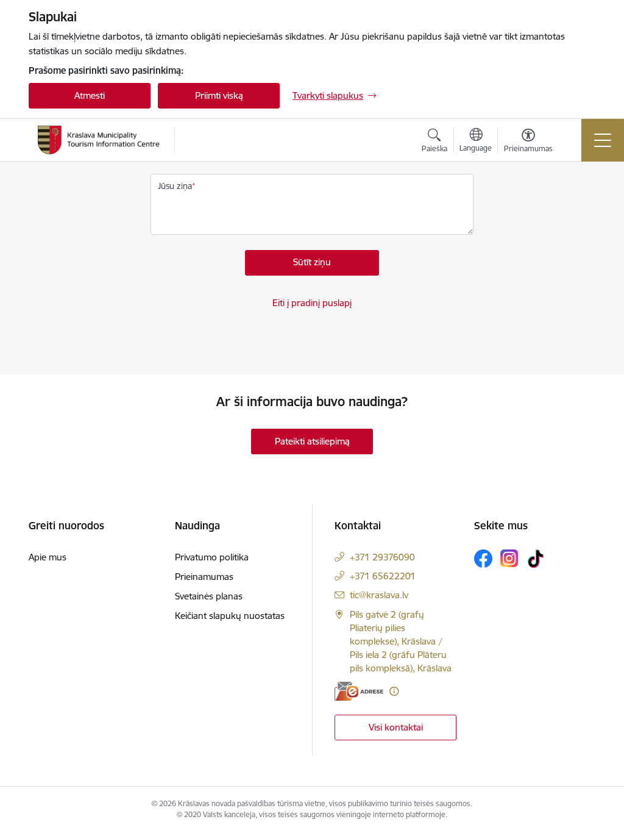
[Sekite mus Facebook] (483, 558)
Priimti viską (219, 95)
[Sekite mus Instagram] (509, 558)
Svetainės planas (209, 596)
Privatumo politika (212, 557)
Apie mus (47, 557)
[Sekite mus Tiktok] (535, 558)
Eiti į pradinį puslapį (312, 303)
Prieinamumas (204, 576)
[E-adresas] (359, 691)
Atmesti (89, 95)
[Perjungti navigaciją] (602, 140)
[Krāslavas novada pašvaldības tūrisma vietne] (99, 140)
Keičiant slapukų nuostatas (230, 615)
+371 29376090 (382, 557)
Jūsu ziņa (175, 186)
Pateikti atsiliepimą (312, 441)
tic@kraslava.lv (379, 595)
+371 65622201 (383, 576)
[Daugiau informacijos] (394, 691)
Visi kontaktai (396, 727)
